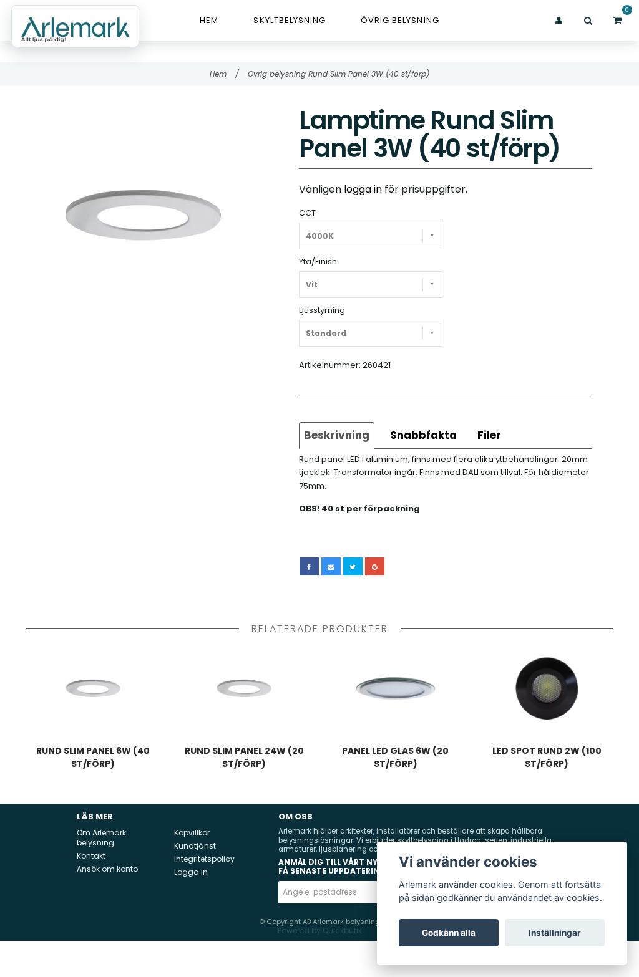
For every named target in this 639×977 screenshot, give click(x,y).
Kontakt (91, 855)
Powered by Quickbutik (320, 930)
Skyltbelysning (289, 20)
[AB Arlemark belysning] (75, 26)
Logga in (191, 872)
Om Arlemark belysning (101, 837)
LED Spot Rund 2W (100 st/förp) (547, 757)
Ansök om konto (107, 869)
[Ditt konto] (558, 20)
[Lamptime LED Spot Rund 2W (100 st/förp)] (547, 688)
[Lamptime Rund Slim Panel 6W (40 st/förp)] (93, 688)
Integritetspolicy (204, 859)
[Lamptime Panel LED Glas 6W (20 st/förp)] (395, 688)
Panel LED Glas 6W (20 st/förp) (395, 757)
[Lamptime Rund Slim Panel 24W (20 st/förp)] (244, 688)
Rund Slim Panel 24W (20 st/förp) (244, 757)
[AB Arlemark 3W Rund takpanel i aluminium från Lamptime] (143, 215)
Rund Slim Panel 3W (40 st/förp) (368, 74)
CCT (307, 213)
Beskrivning (336, 435)
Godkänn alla (449, 933)
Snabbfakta (423, 435)
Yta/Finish (318, 261)
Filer (489, 435)
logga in (363, 189)
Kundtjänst (195, 845)
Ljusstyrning (322, 310)
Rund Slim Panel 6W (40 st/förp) (93, 757)
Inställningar (555, 933)
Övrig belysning (400, 20)
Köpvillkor (192, 832)
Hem (209, 20)
